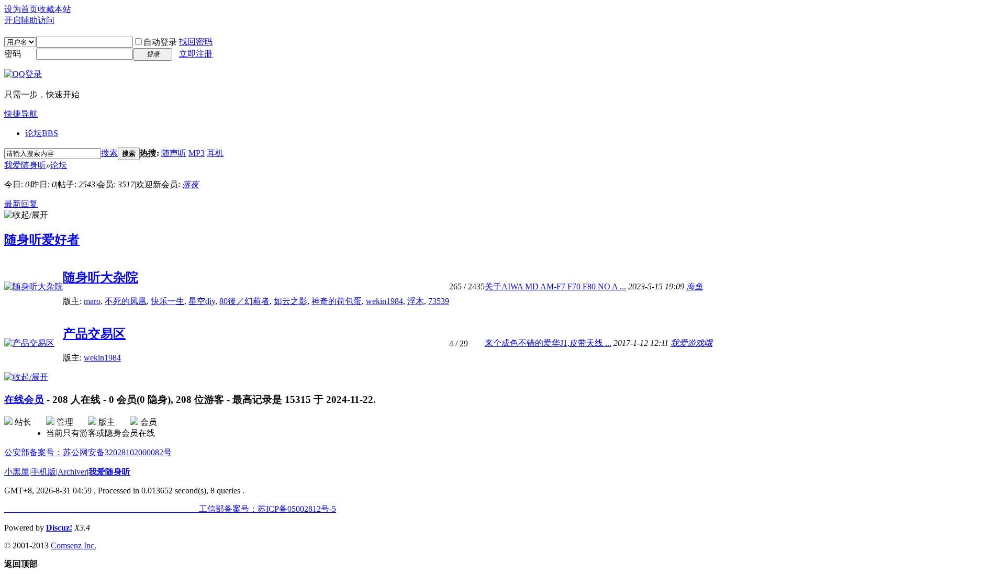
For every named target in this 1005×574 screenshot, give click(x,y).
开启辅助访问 (29, 20)
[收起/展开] (26, 215)
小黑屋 (16, 471)
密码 (12, 53)
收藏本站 (54, 9)
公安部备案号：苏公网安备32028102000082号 (88, 452)
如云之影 (290, 301)
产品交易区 (94, 334)
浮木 (415, 301)
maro (92, 301)
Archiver (72, 471)
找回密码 (196, 41)
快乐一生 (167, 301)
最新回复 (21, 203)
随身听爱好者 (42, 239)
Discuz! (59, 527)
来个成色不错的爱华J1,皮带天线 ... (548, 343)
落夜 (190, 184)
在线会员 (24, 399)
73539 (438, 301)
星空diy (201, 301)
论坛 (41, 133)
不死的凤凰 (126, 301)
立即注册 (196, 53)
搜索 (109, 153)
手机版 (43, 471)
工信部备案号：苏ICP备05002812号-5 (170, 508)
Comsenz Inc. (73, 545)
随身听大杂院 (100, 277)
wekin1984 (384, 301)
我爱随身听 (25, 165)
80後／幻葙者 (244, 301)
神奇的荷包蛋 (336, 301)
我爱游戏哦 (691, 343)
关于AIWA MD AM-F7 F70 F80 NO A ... (555, 286)
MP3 (196, 153)
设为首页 (21, 9)
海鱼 (694, 286)
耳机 (215, 153)
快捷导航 (21, 113)
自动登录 (160, 42)
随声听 (173, 153)
